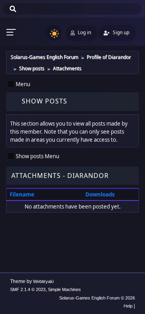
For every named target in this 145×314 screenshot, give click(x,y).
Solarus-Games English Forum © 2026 (97, 297)
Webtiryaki (43, 281)
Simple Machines (64, 289)
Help (128, 306)
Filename (22, 194)
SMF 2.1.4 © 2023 (28, 289)
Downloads (100, 194)
